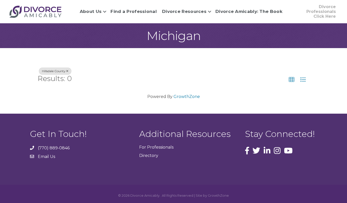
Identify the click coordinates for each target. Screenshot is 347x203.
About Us (91, 11)
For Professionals (156, 147)
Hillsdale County (54, 71)
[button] (292, 80)
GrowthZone (187, 96)
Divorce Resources (184, 11)
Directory (148, 155)
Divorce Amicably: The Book (248, 11)
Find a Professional (134, 11)
